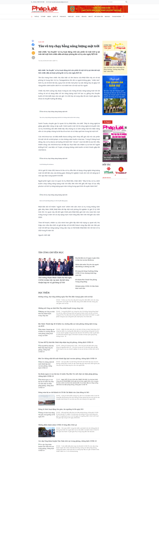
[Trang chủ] (31, 16)
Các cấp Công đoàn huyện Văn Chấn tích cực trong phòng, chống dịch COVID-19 (67, 441)
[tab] (114, 175)
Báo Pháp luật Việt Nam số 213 (114, 157)
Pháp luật (71, 16)
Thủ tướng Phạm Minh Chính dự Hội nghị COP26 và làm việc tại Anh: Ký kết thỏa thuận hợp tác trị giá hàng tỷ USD (55, 280)
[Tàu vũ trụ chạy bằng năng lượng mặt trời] (45, 9)
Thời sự (36, 16)
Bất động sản (98, 16)
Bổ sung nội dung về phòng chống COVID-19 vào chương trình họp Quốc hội (86, 273)
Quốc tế (55, 16)
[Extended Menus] (123, 16)
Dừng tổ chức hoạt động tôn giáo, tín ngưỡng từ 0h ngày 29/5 (60, 409)
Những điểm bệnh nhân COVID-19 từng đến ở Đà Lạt (57, 425)
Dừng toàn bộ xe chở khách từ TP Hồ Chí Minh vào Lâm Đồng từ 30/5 (63, 392)
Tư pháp (43, 16)
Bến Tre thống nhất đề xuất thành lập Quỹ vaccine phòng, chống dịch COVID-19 (67, 358)
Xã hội (78, 16)
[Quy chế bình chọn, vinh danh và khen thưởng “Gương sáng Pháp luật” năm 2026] (115, 58)
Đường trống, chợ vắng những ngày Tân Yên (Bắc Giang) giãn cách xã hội (65, 297)
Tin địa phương (116, 16)
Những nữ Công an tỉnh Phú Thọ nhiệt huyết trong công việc (60, 308)
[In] (33, 57)
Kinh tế (90, 16)
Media (49, 16)
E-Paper (107, 122)
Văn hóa (83, 16)
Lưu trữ (41, 42)
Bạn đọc (107, 16)
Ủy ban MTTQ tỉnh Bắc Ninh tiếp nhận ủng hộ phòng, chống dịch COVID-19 (65, 342)
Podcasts (63, 16)
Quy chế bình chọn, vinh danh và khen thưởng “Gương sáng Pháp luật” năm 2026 (114, 69)
